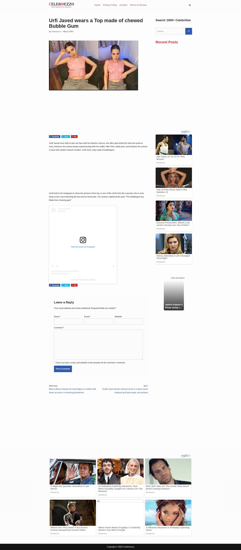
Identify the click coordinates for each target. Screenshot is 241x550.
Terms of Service (138, 5)
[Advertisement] (98, 116)
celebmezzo (56, 31)
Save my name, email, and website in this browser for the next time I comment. (90, 363)
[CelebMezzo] (61, 5)
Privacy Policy (110, 5)
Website (118, 317)
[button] (190, 5)
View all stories (178, 278)
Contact (123, 5)
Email (87, 317)
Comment (59, 328)
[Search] (188, 31)
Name (57, 317)
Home (97, 5)
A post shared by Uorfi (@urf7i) (83, 280)
